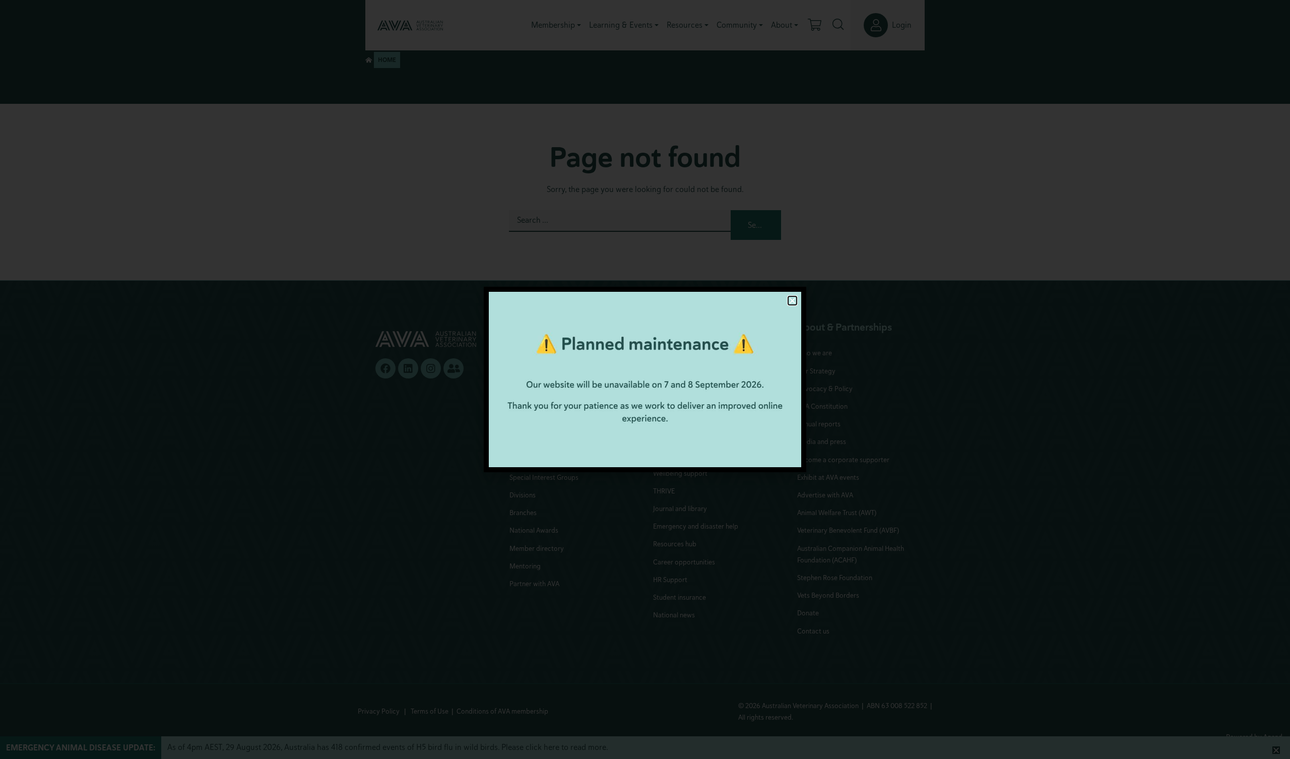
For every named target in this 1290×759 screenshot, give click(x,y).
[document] (645, 379)
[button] (792, 300)
